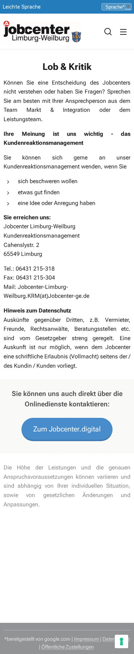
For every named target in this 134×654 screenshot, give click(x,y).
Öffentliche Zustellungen (67, 647)
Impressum (87, 639)
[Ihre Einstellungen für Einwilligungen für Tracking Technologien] (121, 641)
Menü (123, 31)
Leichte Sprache (22, 7)
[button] (108, 31)
